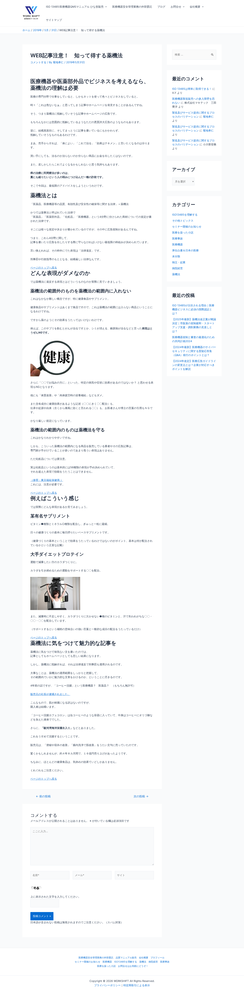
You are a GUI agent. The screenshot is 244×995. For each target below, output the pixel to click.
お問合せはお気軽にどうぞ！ (133, 966)
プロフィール (157, 957)
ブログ (161, 6)
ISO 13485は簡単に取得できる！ (192, 88)
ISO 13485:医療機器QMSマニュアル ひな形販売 (75, 6)
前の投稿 (43, 796)
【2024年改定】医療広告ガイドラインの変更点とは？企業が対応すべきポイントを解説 (194, 365)
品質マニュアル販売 (126, 957)
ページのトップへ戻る (43, 267)
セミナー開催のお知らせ (186, 226)
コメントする (38, 62)
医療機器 (177, 244)
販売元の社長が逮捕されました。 (50, 694)
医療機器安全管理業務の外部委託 (132, 6)
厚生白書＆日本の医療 (185, 250)
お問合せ (176, 6)
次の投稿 (141, 796)
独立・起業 (178, 262)
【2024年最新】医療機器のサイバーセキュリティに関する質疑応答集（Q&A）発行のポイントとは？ (194, 351)
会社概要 (195, 6)
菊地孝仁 (208, 116)
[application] (105, 6)
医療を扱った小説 (182, 232)
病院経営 (177, 268)
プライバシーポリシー (107, 985)
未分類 (176, 256)
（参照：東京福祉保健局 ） (46, 480)
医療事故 (177, 238)
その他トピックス (182, 220)
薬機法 (176, 274)
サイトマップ (54, 20)
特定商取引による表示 (136, 985)
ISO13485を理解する (185, 214)
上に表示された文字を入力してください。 (55, 896)
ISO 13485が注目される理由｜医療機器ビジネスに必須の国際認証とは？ (193, 309)
